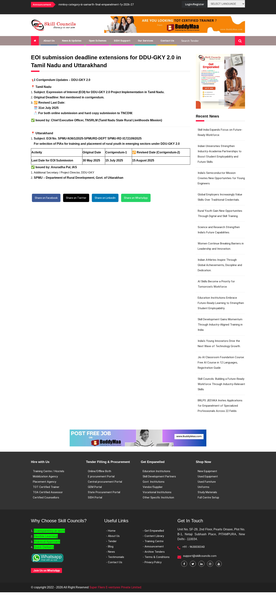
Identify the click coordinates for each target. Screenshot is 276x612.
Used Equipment (208, 476)
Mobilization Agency (45, 476)
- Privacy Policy (152, 562)
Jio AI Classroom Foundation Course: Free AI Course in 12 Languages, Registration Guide (221, 362)
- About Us (113, 536)
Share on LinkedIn (105, 197)
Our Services (145, 40)
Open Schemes (97, 40)
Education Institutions (156, 471)
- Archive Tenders (154, 551)
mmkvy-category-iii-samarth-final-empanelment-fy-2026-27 (96, 4)
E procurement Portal (101, 476)
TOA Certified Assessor (48, 492)
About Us (49, 40)
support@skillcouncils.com (199, 556)
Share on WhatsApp (136, 197)
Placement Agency (44, 481)
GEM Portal (95, 487)
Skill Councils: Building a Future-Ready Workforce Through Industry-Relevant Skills (221, 384)
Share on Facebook (46, 197)
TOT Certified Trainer (46, 487)
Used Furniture (207, 481)
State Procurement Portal (104, 492)
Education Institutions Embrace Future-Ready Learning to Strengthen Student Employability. (221, 303)
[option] (106, 4)
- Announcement (153, 546)
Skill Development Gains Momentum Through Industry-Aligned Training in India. (220, 325)
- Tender (111, 541)
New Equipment (207, 471)
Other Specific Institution (158, 497)
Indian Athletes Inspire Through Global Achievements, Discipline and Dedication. (220, 265)
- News (110, 551)
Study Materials (207, 492)
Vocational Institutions (157, 492)
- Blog (109, 546)
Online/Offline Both (99, 471)
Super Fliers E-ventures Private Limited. (115, 587)
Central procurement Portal (105, 481)
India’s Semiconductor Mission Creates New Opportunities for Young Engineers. (221, 178)
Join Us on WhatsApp (46, 570)
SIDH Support (122, 40)
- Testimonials (115, 557)
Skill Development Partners (159, 476)
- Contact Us (114, 562)
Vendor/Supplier (153, 487)
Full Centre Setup (208, 497)
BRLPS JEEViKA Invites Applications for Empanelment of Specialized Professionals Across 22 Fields (220, 406)
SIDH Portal (95, 497)
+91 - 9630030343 (193, 547)
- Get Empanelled (153, 530)
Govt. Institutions (153, 481)
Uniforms (203, 487)
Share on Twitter (76, 197)
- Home (110, 530)
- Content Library (153, 536)
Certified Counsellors (46, 497)
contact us (167, 40)
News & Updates (71, 40)
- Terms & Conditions (156, 557)
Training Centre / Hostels (48, 471)
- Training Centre (153, 541)
